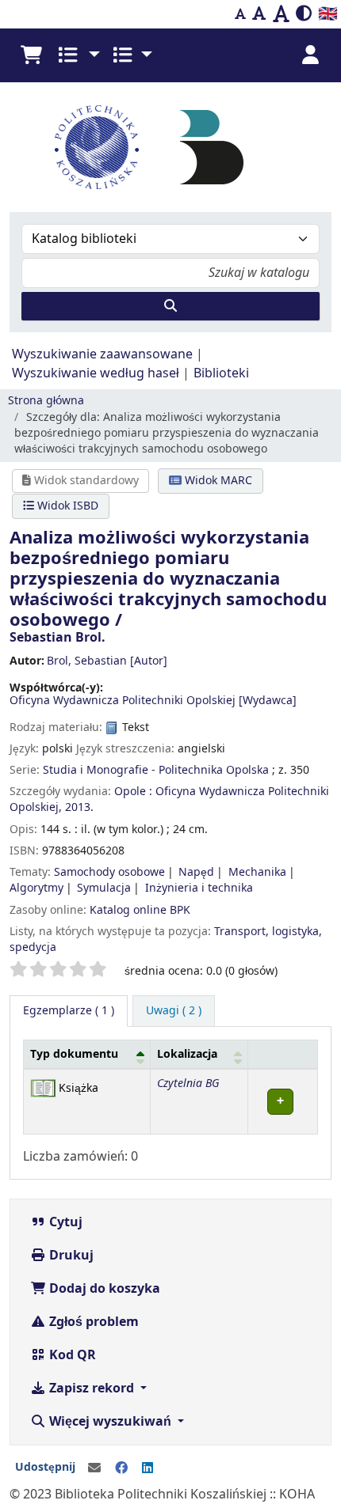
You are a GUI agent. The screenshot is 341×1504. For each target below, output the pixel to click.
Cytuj (64, 1222)
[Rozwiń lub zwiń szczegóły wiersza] (283, 1102)
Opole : (133, 791)
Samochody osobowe (109, 872)
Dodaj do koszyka (103, 1288)
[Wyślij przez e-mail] (94, 1468)
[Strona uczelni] (97, 147)
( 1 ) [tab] (68, 1010)
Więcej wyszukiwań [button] (110, 1421)
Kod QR (71, 1355)
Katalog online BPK (140, 910)
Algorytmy (36, 888)
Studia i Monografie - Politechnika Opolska (156, 770)
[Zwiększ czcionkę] (281, 14)
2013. (79, 807)
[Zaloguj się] (310, 55)
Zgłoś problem (92, 1322)
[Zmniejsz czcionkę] (240, 14)
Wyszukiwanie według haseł (95, 373)
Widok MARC (217, 480)
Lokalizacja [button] (187, 1054)
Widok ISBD (66, 506)
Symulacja (104, 888)
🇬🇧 (328, 13)
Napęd (196, 872)
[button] (31, 55)
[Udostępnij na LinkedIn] (147, 1468)
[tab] (173, 1011)
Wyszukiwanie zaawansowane (102, 354)
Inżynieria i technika (199, 888)
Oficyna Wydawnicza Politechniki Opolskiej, (169, 799)
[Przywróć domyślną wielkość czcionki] (259, 14)
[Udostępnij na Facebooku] (121, 1468)
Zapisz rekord (91, 1388)
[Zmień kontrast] (304, 14)
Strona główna (46, 400)
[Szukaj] (170, 306)
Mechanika (257, 872)
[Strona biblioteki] (211, 146)
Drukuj (70, 1255)
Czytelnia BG (188, 1083)
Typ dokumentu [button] (74, 1054)
